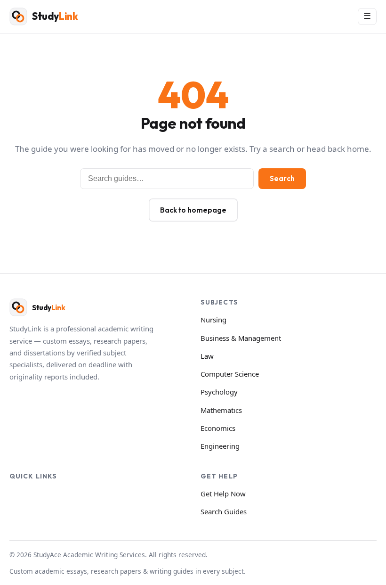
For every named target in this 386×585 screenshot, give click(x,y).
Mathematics (221, 410)
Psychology (219, 391)
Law (207, 356)
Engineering (220, 446)
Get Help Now (223, 493)
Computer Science (230, 374)
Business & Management (241, 338)
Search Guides (224, 511)
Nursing (213, 319)
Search (282, 178)
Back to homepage (193, 210)
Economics (218, 428)
